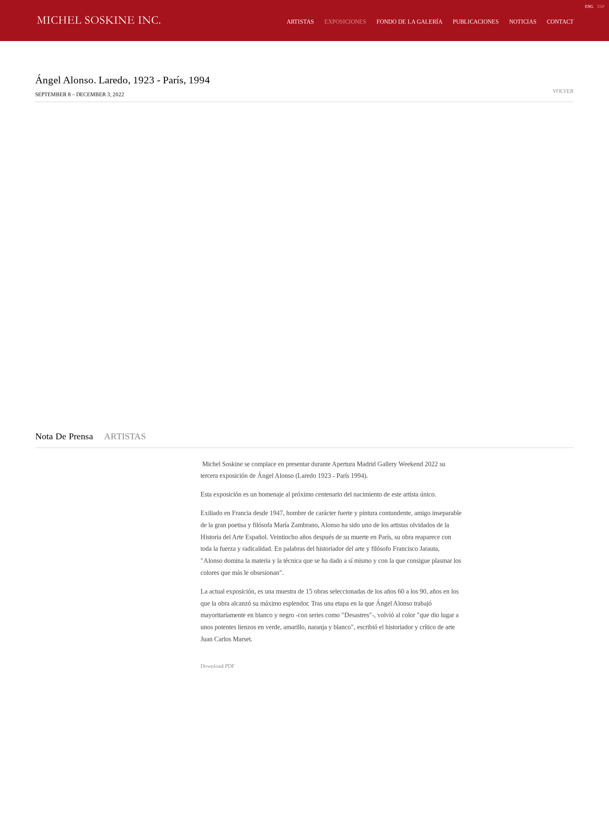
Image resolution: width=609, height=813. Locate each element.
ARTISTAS (300, 22)
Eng (589, 6)
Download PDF (217, 666)
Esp (601, 6)
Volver (563, 91)
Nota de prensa (65, 436)
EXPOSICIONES (345, 22)
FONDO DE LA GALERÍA (409, 22)
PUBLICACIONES (476, 22)
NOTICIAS (522, 22)
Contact (560, 22)
